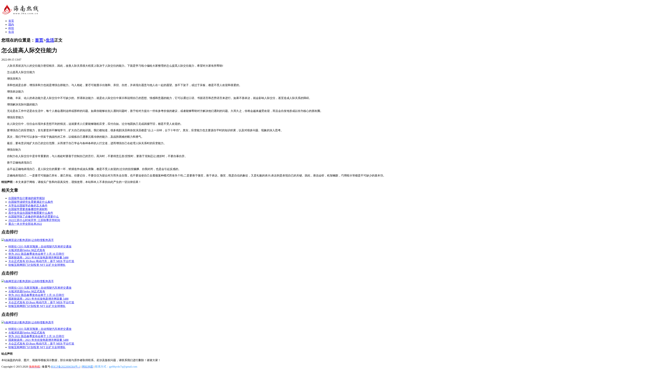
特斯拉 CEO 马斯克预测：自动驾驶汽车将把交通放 (39, 246)
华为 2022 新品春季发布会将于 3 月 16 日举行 (36, 253)
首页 (11, 20)
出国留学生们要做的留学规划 (26, 198)
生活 (11, 31)
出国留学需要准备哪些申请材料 (28, 209)
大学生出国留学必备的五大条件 (28, 205)
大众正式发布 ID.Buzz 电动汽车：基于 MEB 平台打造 (41, 261)
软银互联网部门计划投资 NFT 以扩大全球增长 (37, 264)
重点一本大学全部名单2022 (25, 223)
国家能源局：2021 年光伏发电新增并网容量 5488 (38, 257)
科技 (11, 28)
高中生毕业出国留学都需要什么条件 (30, 212)
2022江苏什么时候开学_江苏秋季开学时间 (34, 220)
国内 (11, 24)
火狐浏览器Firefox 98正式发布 (26, 250)
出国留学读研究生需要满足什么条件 (30, 201)
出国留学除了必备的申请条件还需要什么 (33, 216)
